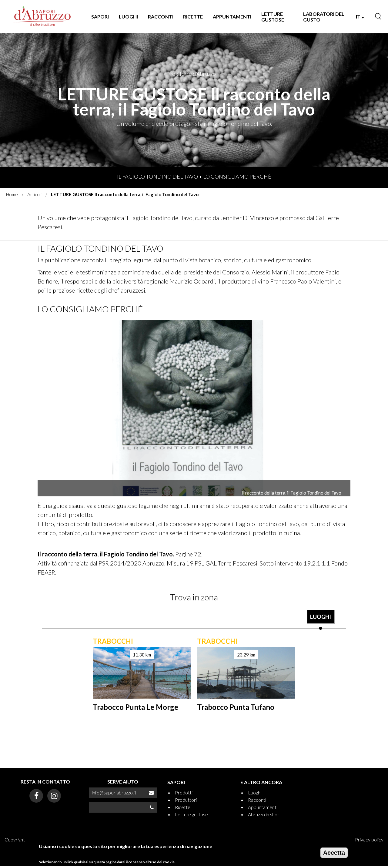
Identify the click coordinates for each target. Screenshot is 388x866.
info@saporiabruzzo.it (114, 792)
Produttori (186, 800)
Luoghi (254, 792)
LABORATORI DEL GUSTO (323, 16)
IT (358, 16)
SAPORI (100, 16)
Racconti (257, 800)
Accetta (334, 852)
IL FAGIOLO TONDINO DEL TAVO (158, 176)
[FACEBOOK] (36, 796)
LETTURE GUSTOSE (272, 16)
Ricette (182, 807)
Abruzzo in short (264, 814)
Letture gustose (191, 814)
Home (12, 194)
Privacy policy (369, 839)
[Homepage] (42, 16)
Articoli (34, 194)
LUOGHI (128, 16)
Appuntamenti (262, 807)
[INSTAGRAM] (54, 796)
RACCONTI (160, 16)
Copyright (15, 839)
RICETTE (193, 16)
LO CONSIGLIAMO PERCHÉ (237, 176)
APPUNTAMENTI (232, 16)
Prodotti (183, 792)
